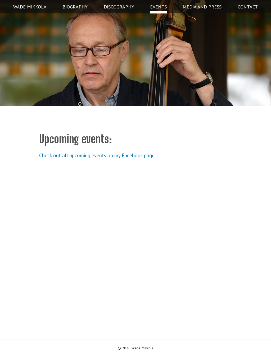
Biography (75, 7)
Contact (248, 7)
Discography (119, 7)
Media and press (202, 7)
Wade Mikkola (30, 7)
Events (158, 7)
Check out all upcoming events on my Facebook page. (97, 155)
